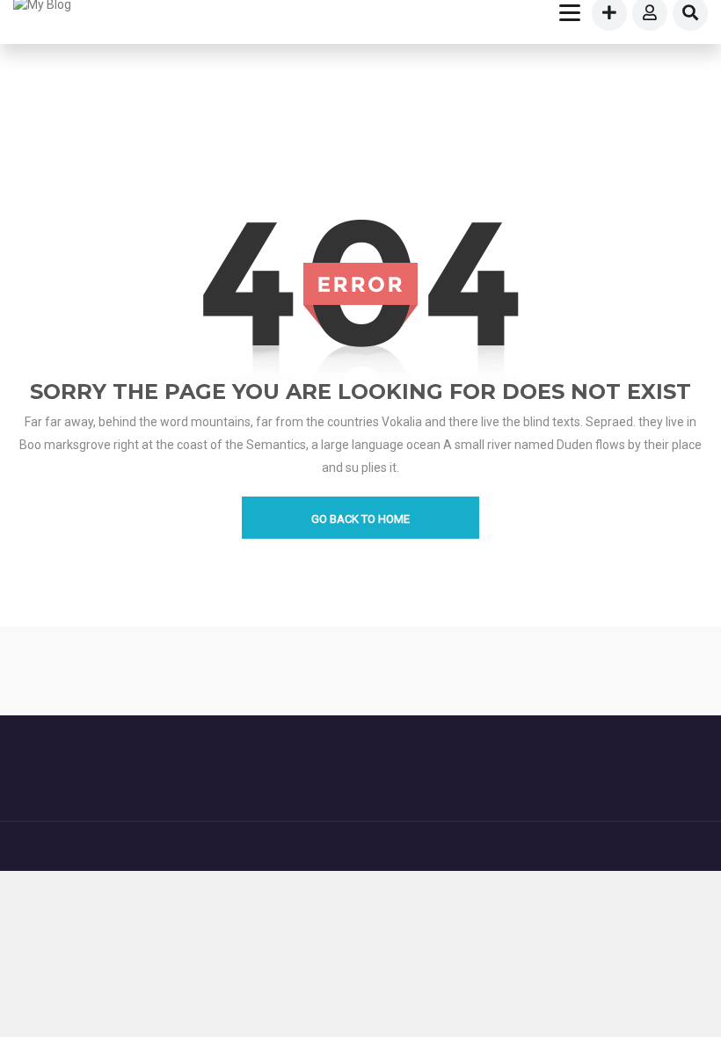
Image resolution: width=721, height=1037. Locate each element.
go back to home (360, 519)
